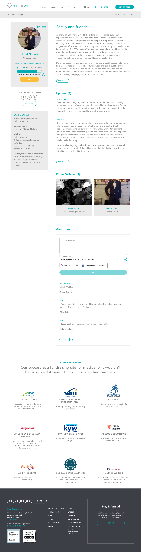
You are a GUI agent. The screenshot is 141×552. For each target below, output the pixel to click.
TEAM (50, 519)
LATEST (71, 512)
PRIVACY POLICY (74, 523)
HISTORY (51, 515)
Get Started (124, 7)
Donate (104, 7)
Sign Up (110, 523)
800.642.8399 (13, 520)
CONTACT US (73, 519)
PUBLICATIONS (54, 523)
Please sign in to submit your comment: (77, 260)
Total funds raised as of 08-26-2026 (29, 74)
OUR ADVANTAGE (55, 512)
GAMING (71, 515)
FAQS (50, 526)
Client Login (74, 526)
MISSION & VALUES (56, 508)
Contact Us (128, 14)
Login (116, 14)
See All (61, 81)
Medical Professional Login (74, 532)
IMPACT (71, 508)
